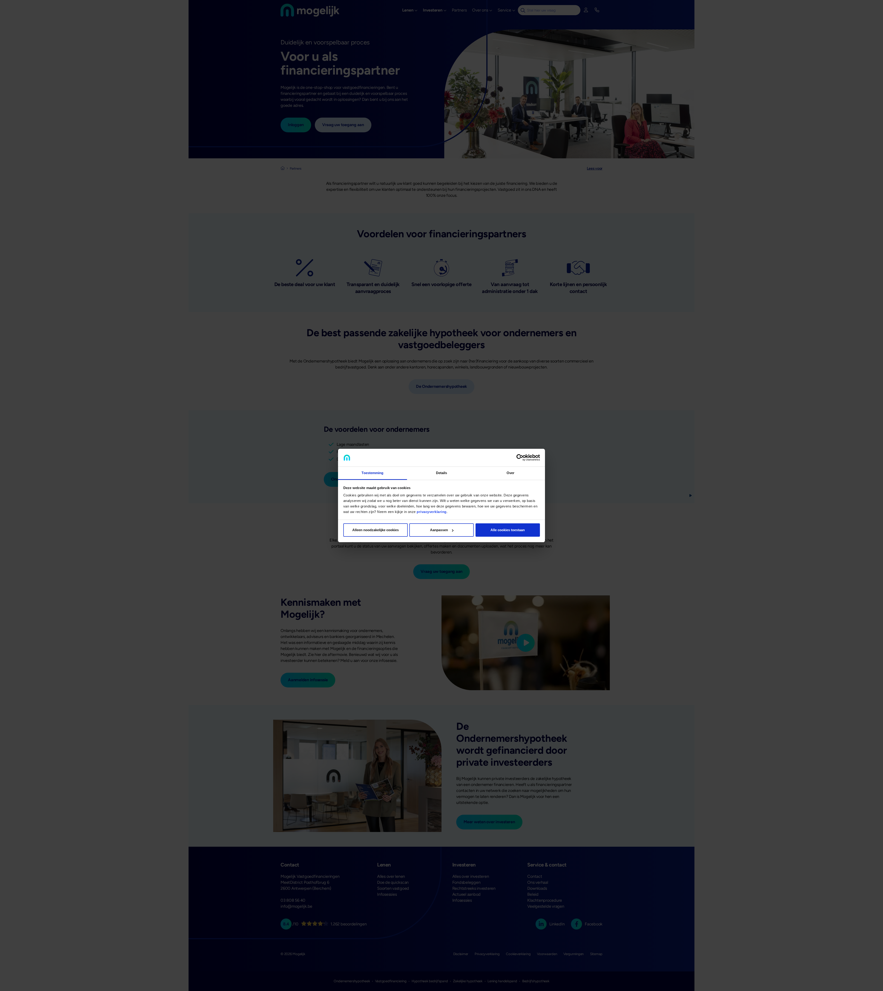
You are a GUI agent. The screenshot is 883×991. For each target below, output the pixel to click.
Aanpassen (439, 530)
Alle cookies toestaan (507, 530)
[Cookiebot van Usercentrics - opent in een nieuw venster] (520, 457)
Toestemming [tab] (372, 473)
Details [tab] (441, 473)
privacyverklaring (432, 512)
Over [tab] (510, 473)
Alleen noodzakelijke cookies (375, 530)
